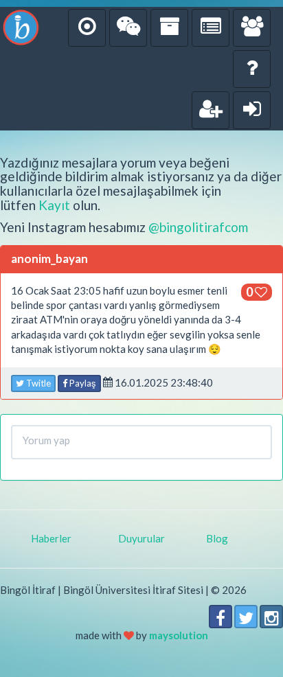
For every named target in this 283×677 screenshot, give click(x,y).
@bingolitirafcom (198, 227)
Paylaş (81, 383)
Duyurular (141, 538)
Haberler (51, 538)
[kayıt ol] (210, 110)
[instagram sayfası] (271, 616)
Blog (217, 538)
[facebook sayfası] (220, 616)
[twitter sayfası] (246, 616)
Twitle (37, 383)
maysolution (178, 635)
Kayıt (54, 205)
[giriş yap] (252, 110)
